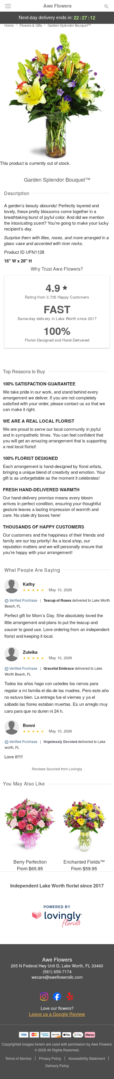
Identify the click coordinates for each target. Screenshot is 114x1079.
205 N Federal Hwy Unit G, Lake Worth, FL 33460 (57, 966)
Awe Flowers (57, 5)
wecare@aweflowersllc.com (57, 977)
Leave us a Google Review (57, 1014)
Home (9, 25)
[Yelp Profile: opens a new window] (70, 996)
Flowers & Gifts (31, 25)
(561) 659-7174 (57, 971)
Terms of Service (18, 1058)
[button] (101, 1066)
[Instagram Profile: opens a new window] (44, 996)
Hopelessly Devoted (60, 741)
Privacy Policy (50, 1058)
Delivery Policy (57, 1065)
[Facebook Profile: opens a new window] (57, 996)
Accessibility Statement (86, 1058)
